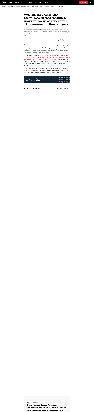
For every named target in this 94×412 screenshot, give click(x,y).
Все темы (61, 6)
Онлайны (29, 2)
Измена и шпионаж (25, 6)
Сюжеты (23, 2)
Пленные (47, 6)
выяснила (63, 48)
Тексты (35, 2)
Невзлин (4, 6)
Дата (40, 2)
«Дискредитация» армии (37, 6)
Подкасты (45, 2)
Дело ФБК (53, 6)
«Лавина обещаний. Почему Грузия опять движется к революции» (44, 57)
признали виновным (37, 38)
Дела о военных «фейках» (14, 6)
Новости (17, 2)
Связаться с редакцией (64, 88)
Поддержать (83, 2)
